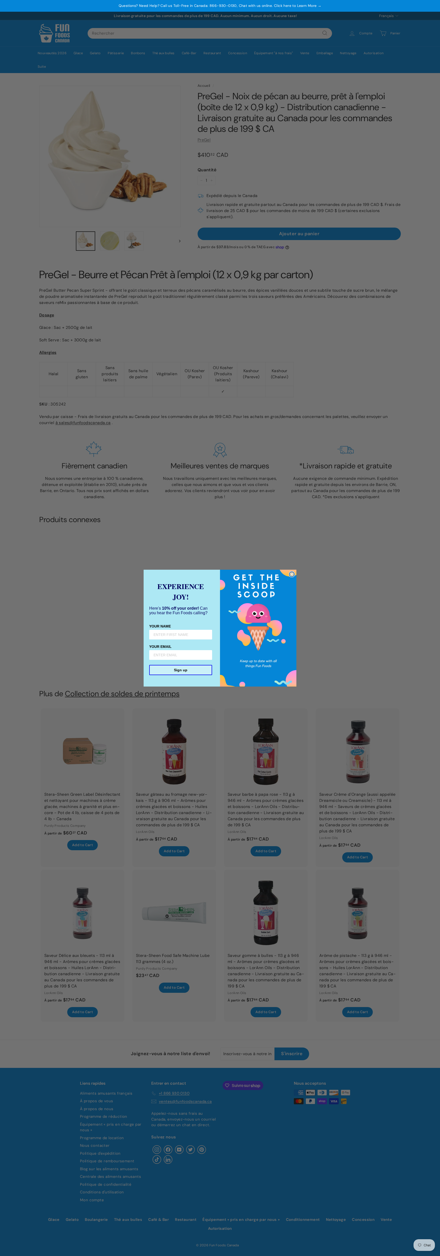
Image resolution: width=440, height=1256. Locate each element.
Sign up (180, 670)
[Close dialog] (291, 574)
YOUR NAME (160, 626)
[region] (220, 6)
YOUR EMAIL (160, 647)
